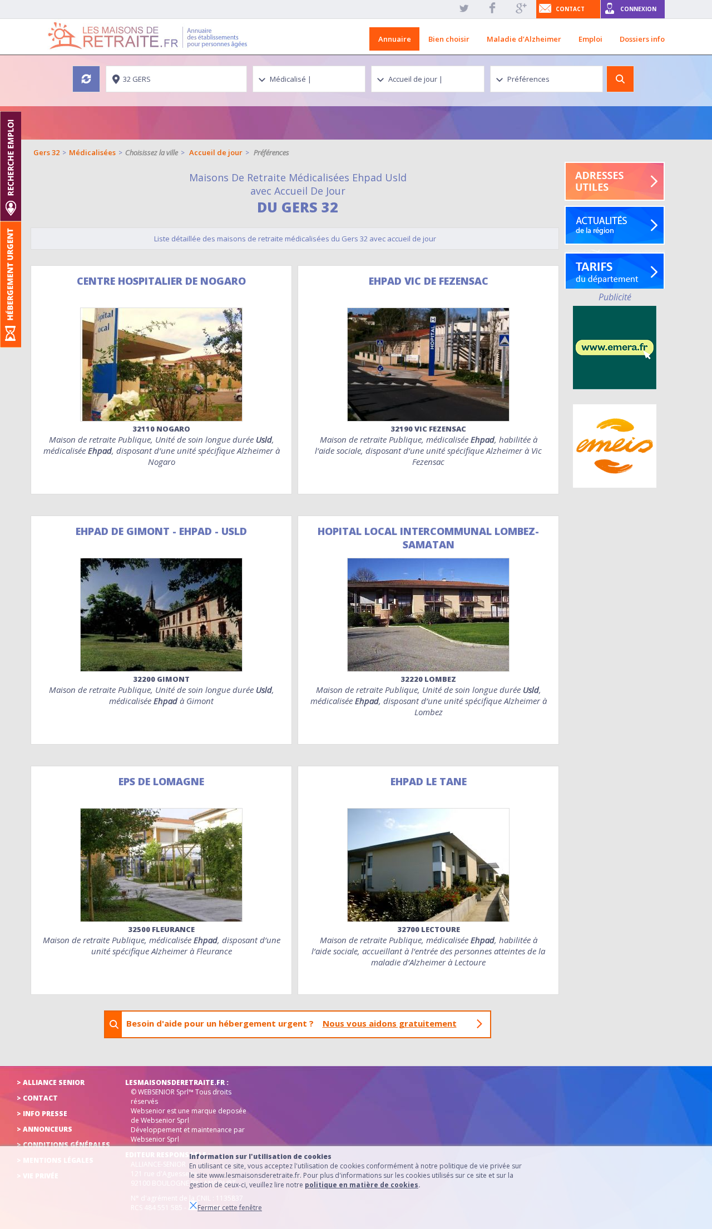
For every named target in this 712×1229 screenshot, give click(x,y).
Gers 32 (46, 152)
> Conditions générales (63, 1144)
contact (570, 9)
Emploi (590, 39)
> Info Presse (42, 1113)
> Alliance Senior (51, 1082)
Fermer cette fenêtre (229, 1207)
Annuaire (394, 39)
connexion (638, 9)
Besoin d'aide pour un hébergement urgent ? (291, 1023)
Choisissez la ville (151, 152)
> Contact (37, 1098)
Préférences (271, 152)
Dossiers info (642, 39)
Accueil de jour (216, 152)
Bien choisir (448, 39)
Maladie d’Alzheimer (524, 39)
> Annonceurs (44, 1129)
